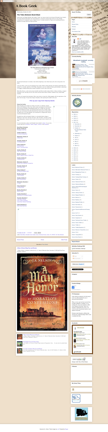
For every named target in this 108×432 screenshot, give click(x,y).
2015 (75, 150)
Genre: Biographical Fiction (78, 172)
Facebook (28, 124)
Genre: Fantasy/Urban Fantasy (79, 177)
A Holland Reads (20, 187)
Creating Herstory (20, 159)
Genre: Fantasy (75, 174)
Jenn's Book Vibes (21, 167)
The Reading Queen (21, 141)
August (76, 135)
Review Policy (75, 24)
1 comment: (29, 232)
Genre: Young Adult (76, 234)
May (76, 141)
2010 (75, 160)
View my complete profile (78, 51)
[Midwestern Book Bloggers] (81, 420)
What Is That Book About (22, 147)
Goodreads (46, 124)
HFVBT (53, 234)
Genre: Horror (75, 190)
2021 (75, 114)
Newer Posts (20, 239)
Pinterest (40, 124)
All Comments (77, 258)
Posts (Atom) (45, 244)
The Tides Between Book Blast (28, 15)
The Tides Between (60, 234)
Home (42, 239)
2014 (75, 152)
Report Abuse (76, 241)
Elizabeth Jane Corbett (30, 234)
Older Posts (64, 239)
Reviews (74, 26)
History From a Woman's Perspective (25, 163)
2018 (75, 120)
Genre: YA (49, 234)
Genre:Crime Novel (76, 237)
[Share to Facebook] (39, 232)
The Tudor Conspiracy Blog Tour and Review (32, 348)
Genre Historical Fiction (77, 167)
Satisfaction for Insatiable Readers (24, 195)
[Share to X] (37, 232)
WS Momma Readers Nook (23, 171)
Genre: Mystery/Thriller (77, 202)
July (76, 137)
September (77, 133)
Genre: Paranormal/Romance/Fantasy (81, 209)
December (77, 124)
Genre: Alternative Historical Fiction (80, 169)
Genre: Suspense (76, 217)
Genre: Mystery (75, 199)
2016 (75, 148)
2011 (75, 158)
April (76, 143)
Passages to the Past (21, 129)
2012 (75, 156)
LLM (80, 38)
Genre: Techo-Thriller (77, 222)
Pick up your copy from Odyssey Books (42, 100)
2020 (75, 116)
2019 (75, 118)
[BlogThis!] (36, 232)
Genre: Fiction (75, 179)
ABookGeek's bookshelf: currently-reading (83, 61)
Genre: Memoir (75, 197)
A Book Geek (26, 6)
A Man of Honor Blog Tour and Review (27, 248)
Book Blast (22, 234)
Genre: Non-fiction (76, 204)
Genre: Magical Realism (77, 195)
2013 (75, 154)
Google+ (35, 124)
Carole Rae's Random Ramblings (24, 201)
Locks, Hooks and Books (22, 200)
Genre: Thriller (75, 225)
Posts (75, 256)
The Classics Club (76, 31)
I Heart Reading (20, 175)
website (43, 123)
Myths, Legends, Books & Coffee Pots (25, 155)
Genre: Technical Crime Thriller (79, 220)
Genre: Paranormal (76, 207)
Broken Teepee (20, 191)
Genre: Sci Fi (75, 213)
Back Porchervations (21, 179)
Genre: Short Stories (76, 215)
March (76, 145)
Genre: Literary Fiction (77, 192)
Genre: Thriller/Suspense (78, 227)
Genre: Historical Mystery (78, 184)
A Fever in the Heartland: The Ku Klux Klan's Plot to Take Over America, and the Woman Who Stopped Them (83, 73)
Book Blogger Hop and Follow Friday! (31, 341)
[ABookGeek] (73, 288)
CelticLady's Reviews (21, 199)
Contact (74, 29)
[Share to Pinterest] (40, 232)
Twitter (31, 124)
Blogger (66, 429)
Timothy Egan (75, 76)
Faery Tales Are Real (21, 151)
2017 (75, 122)
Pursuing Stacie (20, 145)
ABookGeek (74, 285)
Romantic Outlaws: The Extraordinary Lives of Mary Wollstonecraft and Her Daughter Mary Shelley (84, 66)
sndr (58, 429)
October (77, 128)
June (76, 139)
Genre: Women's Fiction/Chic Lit (79, 229)
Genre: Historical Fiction (41, 234)
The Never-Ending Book (22, 134)
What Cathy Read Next (22, 205)
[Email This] (34, 232)
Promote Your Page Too (76, 289)
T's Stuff (19, 183)
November (77, 126)
